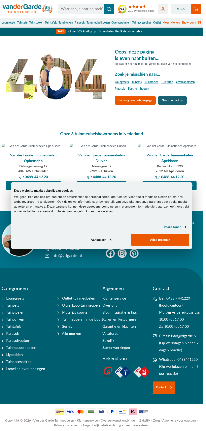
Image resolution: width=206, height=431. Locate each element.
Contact (161, 387)
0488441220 (187, 360)
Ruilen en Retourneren (120, 319)
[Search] (109, 9)
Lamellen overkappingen (25, 369)
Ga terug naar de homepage (135, 100)
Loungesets (8, 22)
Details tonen (172, 227)
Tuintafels (51, 22)
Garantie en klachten (119, 327)
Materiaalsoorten (75, 312)
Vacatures (110, 334)
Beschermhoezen (138, 88)
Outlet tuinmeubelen (78, 298)
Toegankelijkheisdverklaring (101, 425)
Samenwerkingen (116, 348)
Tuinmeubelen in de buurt (82, 319)
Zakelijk (108, 341)
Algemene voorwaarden (179, 420)
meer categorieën (136, 425)
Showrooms (189, 22)
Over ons (109, 305)
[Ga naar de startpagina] (28, 9)
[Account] (163, 9)
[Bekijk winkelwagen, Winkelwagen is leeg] (196, 9)
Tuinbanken (66, 22)
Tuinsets (22, 22)
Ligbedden (14, 355)
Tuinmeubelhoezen (98, 22)
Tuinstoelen (36, 22)
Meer (166, 22)
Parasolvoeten (17, 341)
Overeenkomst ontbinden (119, 420)
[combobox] (86, 9)
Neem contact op (172, 100)
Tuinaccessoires (141, 22)
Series (66, 327)
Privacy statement (67, 425)
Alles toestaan (160, 239)
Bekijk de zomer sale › (128, 31)
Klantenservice (114, 298)
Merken (175, 22)
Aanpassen (99, 239)
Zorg (156, 420)
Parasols (80, 22)
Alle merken (71, 334)
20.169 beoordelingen (141, 11)
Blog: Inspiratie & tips (119, 312)
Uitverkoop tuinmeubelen (82, 305)
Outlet (157, 22)
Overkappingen (120, 22)
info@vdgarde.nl (184, 336)
